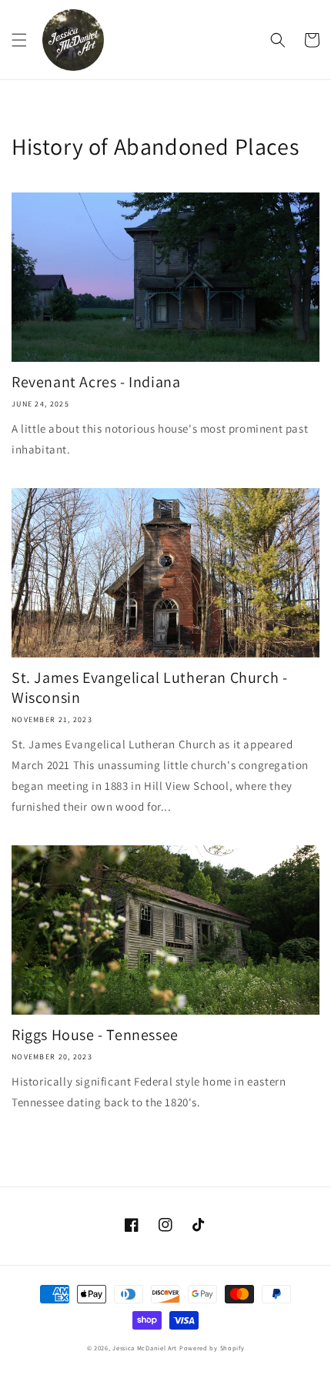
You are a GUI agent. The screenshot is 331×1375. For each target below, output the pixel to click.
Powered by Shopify (212, 1347)
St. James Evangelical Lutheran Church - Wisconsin (149, 687)
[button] (19, 40)
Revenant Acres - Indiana (96, 382)
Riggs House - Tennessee (95, 1035)
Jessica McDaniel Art (144, 1347)
